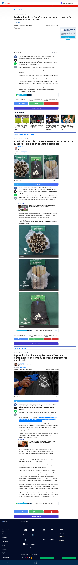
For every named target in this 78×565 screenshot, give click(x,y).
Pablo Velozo (18, 22)
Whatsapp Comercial (48, 557)
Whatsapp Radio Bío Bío (69, 558)
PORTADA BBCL (5, 5)
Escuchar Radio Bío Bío (69, 5)
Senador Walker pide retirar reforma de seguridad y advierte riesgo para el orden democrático (42, 442)
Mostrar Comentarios (36, 108)
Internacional (5, 530)
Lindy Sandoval (23, 367)
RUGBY (24, 5)
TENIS (29, 5)
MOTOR (34, 5)
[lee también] (23, 208)
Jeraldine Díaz (21, 363)
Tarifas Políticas (5, 557)
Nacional (4, 526)
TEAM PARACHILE (46, 5)
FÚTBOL (12, 5)
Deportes (4, 537)
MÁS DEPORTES (54, 5)
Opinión (4, 545)
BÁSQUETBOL (18, 5)
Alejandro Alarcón (23, 151)
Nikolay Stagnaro (22, 146)
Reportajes (4, 549)
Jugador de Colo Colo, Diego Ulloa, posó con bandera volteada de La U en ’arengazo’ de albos (42, 206)
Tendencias (5, 541)
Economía (4, 533)
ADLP (39, 5)
